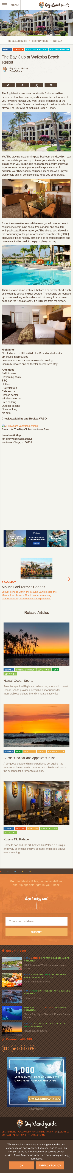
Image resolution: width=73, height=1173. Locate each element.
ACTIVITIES (10, 674)
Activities (52, 1132)
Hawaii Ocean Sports (18, 680)
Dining (41, 1132)
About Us (64, 1132)
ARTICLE (18, 49)
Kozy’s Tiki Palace (16, 839)
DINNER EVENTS (56, 751)
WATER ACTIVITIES (25, 670)
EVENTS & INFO (61, 958)
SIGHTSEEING (59, 975)
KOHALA (7, 49)
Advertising (19, 1135)
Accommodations (27, 1132)
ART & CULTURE (49, 829)
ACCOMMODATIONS (59, 49)
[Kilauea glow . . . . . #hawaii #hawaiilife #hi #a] (0, 871)
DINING (41, 751)
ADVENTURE (44, 670)
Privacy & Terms (36, 1135)
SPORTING (46, 958)
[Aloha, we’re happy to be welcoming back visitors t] (22, 871)
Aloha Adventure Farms (37, 981)
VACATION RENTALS (36, 49)
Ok (22, 1165)
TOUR (55, 670)
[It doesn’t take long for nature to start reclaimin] (30, 871)
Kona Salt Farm (32, 997)
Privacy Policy (50, 1165)
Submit (36, 932)
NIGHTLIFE (29, 751)
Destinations (9, 1132)
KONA (27, 958)
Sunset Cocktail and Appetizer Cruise (29, 758)
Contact (6, 1135)
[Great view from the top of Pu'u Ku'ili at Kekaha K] (15, 871)
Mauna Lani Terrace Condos (23, 587)
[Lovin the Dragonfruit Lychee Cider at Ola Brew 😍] (8, 871)
